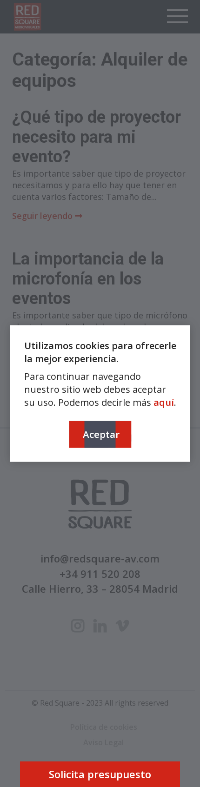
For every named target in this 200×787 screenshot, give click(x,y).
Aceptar (101, 433)
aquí (163, 402)
